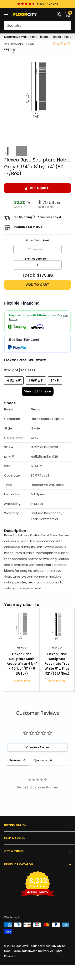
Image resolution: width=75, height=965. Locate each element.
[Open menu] (6, 14)
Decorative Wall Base (19, 37)
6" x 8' (55, 380)
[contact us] (59, 14)
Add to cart (37, 284)
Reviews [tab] (14, 760)
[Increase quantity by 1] (54, 264)
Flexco (43, 37)
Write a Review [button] (39, 747)
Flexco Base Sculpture (62, 37)
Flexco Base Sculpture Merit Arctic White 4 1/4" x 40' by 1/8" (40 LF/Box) (22, 664)
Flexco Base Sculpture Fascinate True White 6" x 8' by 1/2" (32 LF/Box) (57, 664)
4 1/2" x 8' (14, 380)
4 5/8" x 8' (35, 380)
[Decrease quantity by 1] (21, 264)
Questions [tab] (40, 760)
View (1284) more (37, 391)
